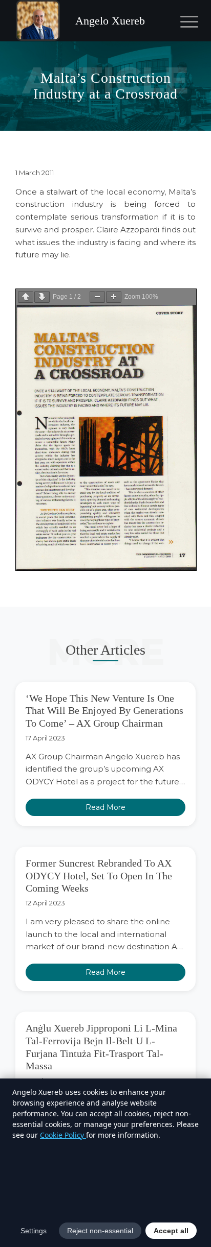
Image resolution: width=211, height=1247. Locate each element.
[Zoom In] (113, 297)
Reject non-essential (100, 1231)
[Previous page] (25, 297)
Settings (33, 1231)
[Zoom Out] (97, 297)
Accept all (171, 1231)
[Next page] (42, 297)
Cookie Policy (63, 1135)
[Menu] (181, 21)
